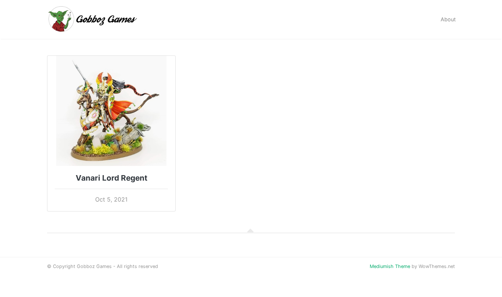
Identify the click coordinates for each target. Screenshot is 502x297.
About (448, 19)
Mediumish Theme (390, 266)
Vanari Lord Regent (111, 177)
